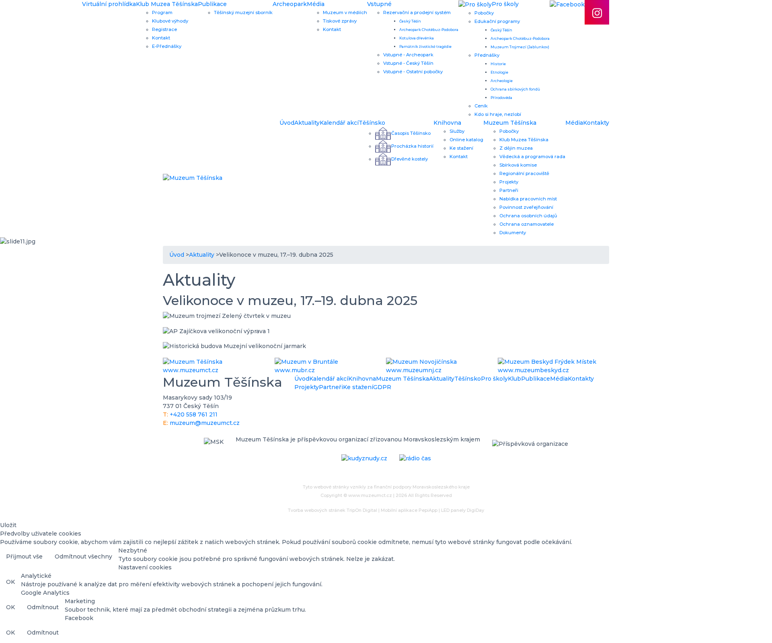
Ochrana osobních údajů (528, 215)
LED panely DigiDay (462, 510)
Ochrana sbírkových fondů (515, 89)
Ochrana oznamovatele (526, 224)
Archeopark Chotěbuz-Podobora (428, 29)
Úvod (286, 122)
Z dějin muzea (516, 148)
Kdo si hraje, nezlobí (497, 114)
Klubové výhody (170, 21)
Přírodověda (501, 97)
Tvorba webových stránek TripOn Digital (332, 510)
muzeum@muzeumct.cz (205, 423)
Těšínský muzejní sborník (243, 12)
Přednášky (486, 55)
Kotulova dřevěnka (416, 38)
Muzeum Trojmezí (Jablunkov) (520, 47)
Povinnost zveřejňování (526, 207)
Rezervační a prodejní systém (417, 12)
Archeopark (290, 4)
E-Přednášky (166, 46)
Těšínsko (372, 122)
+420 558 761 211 (194, 414)
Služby (457, 131)
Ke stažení (461, 148)
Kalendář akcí (339, 122)
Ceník (481, 106)
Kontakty (596, 122)
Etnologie (499, 72)
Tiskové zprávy (340, 21)
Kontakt (161, 38)
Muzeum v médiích (345, 12)
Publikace (212, 4)
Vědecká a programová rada (532, 156)
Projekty (508, 182)
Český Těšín (410, 21)
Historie (498, 64)
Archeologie (502, 80)
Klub (514, 378)
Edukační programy (497, 21)
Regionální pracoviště (524, 173)
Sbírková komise (518, 165)
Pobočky (484, 13)
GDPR (382, 387)
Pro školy (494, 378)
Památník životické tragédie (425, 46)
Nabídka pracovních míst (528, 199)
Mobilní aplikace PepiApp (409, 510)
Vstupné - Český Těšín (408, 63)
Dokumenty (512, 232)
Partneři (508, 190)
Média (315, 4)
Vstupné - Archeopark (408, 55)
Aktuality (307, 122)
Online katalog (466, 139)
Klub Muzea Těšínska (167, 4)
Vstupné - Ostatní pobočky (413, 71)
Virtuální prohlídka (109, 4)
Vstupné (379, 4)
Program (162, 12)
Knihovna (447, 122)
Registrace (164, 29)
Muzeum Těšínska (509, 122)
